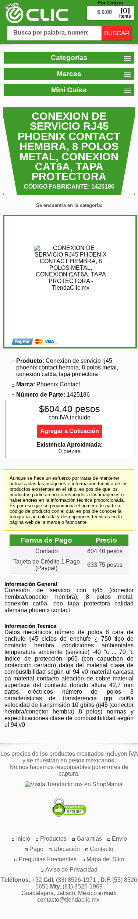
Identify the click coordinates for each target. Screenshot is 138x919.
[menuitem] (53, 839)
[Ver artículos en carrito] (110, 7)
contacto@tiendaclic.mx (68, 900)
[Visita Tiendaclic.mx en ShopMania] (70, 784)
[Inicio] (36, 13)
